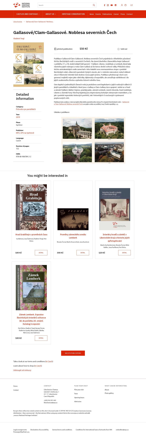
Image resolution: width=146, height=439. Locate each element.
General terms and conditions (62, 430)
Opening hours (79, 397)
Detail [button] (41, 253)
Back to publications (73, 353)
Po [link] (102, 102)
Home (15, 386)
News (92, 14)
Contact (130, 14)
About (107, 390)
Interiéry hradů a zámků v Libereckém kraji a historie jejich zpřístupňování (115, 237)
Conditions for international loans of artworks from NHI (94, 430)
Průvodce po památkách (26, 109)
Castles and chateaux (27, 14)
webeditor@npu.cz (122, 430)
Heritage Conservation (73, 14)
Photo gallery (109, 393)
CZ (132, 5)
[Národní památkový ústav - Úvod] (21, 5)
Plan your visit (79, 390)
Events (98, 14)
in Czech (49, 361)
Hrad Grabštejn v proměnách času (31, 234)
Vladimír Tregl (18, 38)
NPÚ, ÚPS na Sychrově (25, 133)
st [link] (68, 98)
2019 (18, 117)
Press (123, 14)
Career (116, 14)
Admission (77, 401)
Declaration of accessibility (39, 430)
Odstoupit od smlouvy (22, 370)
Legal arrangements (20, 430)
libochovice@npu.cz (50, 402)
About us (50, 14)
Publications (107, 14)
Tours (76, 393)
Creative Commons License (82, 411)
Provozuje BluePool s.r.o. (21, 432)
